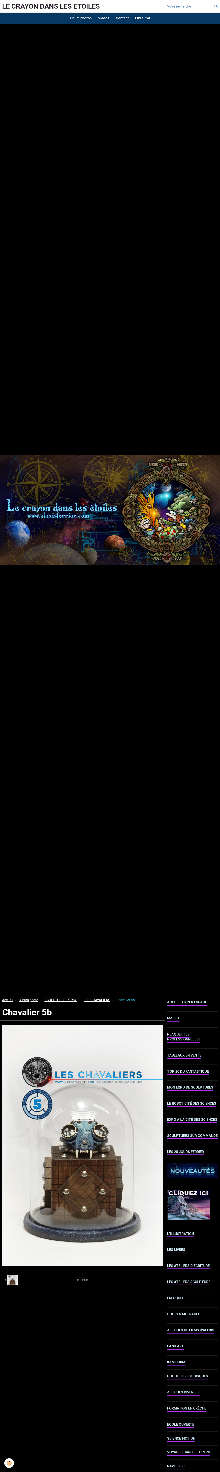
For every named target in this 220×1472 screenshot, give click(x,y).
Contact (122, 18)
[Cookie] (9, 1463)
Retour (82, 1280)
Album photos (80, 18)
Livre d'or (143, 18)
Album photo (28, 1000)
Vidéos (103, 18)
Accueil (7, 1000)
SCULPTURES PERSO (60, 1000)
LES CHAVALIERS (97, 1000)
